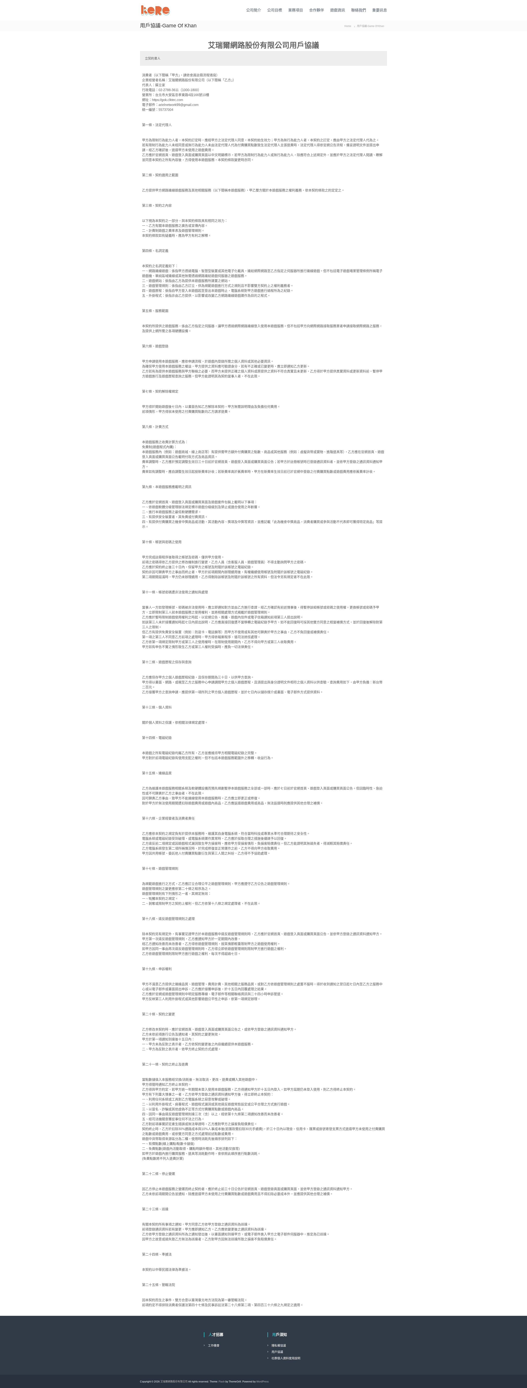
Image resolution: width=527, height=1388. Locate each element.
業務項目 (295, 10)
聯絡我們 (358, 10)
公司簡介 (253, 10)
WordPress (262, 1381)
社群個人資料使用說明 (286, 1358)
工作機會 (213, 1345)
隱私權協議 (279, 1345)
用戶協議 (277, 1351)
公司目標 (274, 10)
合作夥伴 (316, 10)
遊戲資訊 (337, 10)
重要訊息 (379, 10)
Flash (222, 1381)
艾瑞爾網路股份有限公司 (174, 1381)
